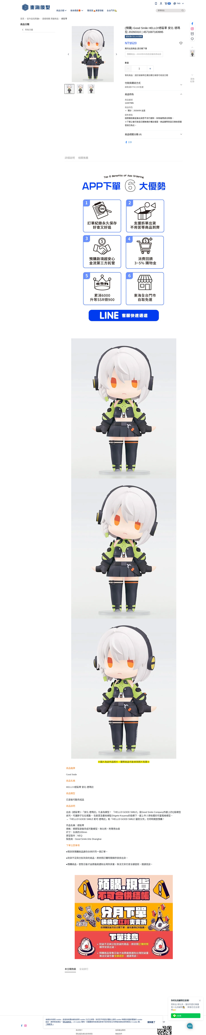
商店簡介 (79, 1030)
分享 (130, 142)
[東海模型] (35, 7)
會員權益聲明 (120, 1030)
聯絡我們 (118, 1034)
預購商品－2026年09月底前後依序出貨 (144, 54)
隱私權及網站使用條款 (84, 1034)
